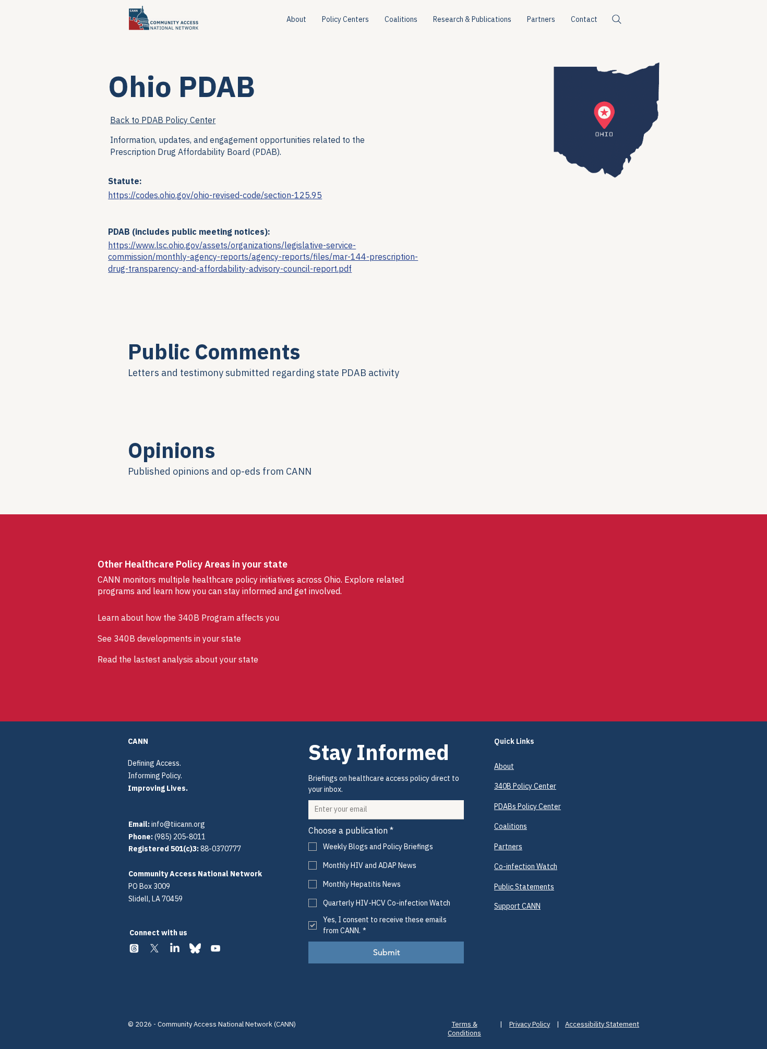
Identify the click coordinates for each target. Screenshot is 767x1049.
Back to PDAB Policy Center (162, 120)
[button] (345, 19)
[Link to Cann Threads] (134, 948)
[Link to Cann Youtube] (215, 948)
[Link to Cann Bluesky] (195, 948)
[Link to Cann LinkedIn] (175, 948)
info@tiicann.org (178, 824)
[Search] (617, 19)
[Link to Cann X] (154, 948)
